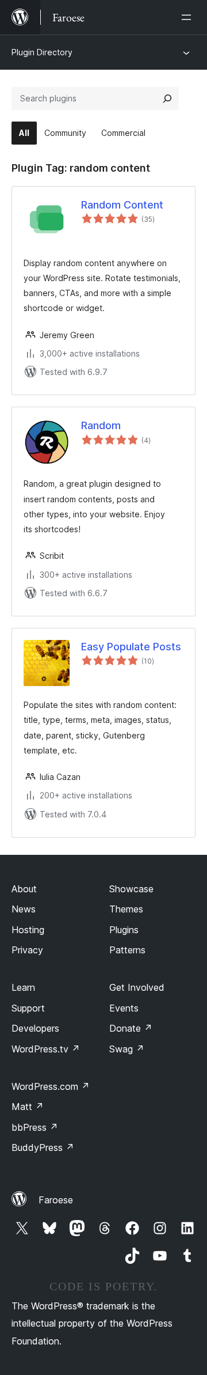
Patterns (127, 950)
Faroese (56, 1200)
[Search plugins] (167, 98)
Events (124, 1008)
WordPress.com (51, 1086)
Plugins (124, 929)
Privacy (27, 950)
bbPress (35, 1127)
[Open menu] (188, 17)
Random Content (122, 205)
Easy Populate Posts (131, 647)
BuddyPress (43, 1147)
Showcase (131, 889)
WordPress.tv (46, 1049)
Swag (126, 1049)
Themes (126, 909)
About (24, 889)
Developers (35, 1028)
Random (101, 425)
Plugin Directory (42, 52)
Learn (23, 987)
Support (28, 1008)
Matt (28, 1106)
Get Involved (136, 987)
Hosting (28, 929)
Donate (130, 1028)
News (24, 909)
